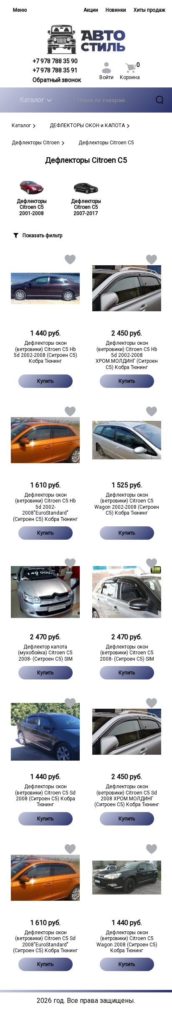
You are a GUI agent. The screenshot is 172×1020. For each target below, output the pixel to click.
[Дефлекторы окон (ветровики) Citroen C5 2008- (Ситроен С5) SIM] (126, 592)
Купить (45, 381)
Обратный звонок (57, 80)
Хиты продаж (149, 10)
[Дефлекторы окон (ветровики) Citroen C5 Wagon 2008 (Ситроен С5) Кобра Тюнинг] (126, 878)
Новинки (116, 10)
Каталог (32, 100)
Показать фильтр (42, 235)
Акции (90, 10)
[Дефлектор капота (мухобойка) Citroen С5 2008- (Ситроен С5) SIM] (45, 592)
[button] (69, 261)
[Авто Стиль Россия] (86, 39)
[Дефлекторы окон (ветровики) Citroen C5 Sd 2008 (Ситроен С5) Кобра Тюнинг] (45, 732)
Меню (20, 10)
